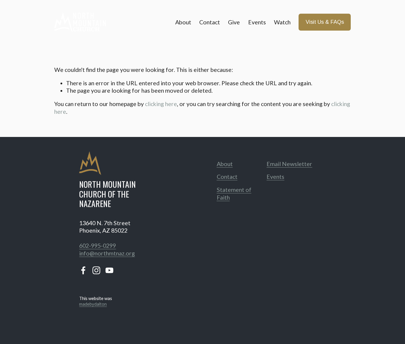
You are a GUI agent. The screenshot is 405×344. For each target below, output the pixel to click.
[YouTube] (109, 270)
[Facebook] (83, 270)
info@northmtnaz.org (107, 253)
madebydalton (93, 304)
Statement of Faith (234, 193)
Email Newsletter (289, 163)
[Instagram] (96, 270)
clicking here (161, 103)
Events (257, 22)
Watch (282, 22)
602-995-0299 (97, 245)
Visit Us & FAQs (325, 22)
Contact (209, 22)
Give (234, 22)
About (225, 163)
